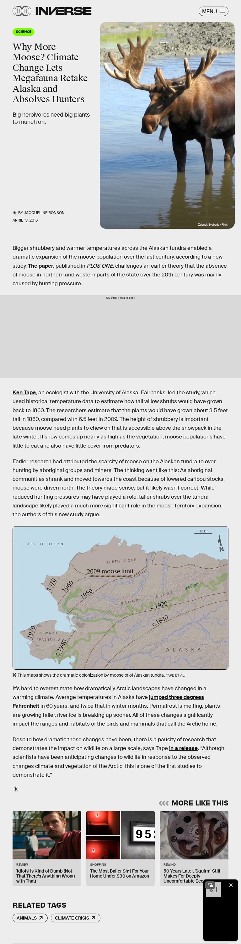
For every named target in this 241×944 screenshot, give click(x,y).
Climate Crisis (72, 918)
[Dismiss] (231, 885)
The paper (40, 266)
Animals (27, 918)
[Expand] (210, 885)
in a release (183, 748)
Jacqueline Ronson (44, 212)
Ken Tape (24, 392)
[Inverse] (64, 11)
